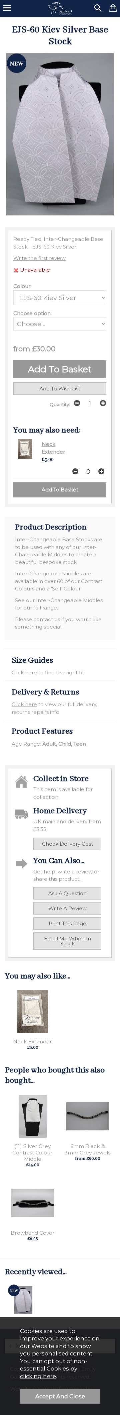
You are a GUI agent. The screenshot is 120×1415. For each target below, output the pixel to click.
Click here (24, 672)
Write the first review (39, 258)
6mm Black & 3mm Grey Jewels (87, 1149)
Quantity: (60, 404)
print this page (67, 923)
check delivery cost (67, 844)
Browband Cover (33, 1233)
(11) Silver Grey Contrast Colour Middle (32, 1152)
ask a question (67, 893)
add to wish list (59, 388)
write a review (67, 908)
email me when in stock (67, 941)
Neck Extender (32, 1041)
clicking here (38, 1376)
